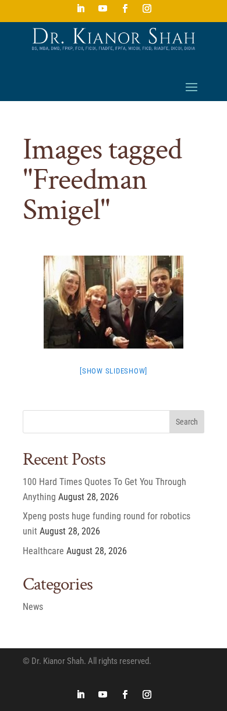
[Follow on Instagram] (146, 8)
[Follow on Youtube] (102, 8)
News (33, 606)
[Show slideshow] (113, 371)
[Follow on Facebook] (124, 8)
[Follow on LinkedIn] (80, 8)
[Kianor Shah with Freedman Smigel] (113, 302)
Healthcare (43, 550)
